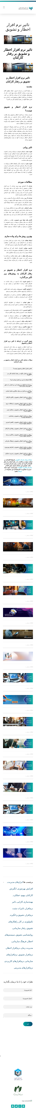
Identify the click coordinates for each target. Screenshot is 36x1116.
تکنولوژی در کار (26, 921)
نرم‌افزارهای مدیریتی (23, 968)
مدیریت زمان (27, 948)
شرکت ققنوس (19, 460)
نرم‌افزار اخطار (13, 948)
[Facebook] (12, 1106)
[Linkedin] (23, 1106)
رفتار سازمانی (19, 928)
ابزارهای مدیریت (15, 882)
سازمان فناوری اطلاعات (24, 467)
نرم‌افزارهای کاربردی (14, 961)
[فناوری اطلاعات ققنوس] (25, 8)
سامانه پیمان (28, 460)
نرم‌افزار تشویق (26, 954)
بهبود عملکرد (19, 895)
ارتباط (20, 471)
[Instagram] (19, 1106)
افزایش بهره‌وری (25, 888)
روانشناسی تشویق (24, 935)
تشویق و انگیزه (17, 915)
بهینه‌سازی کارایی (25, 902)
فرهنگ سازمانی (19, 941)
